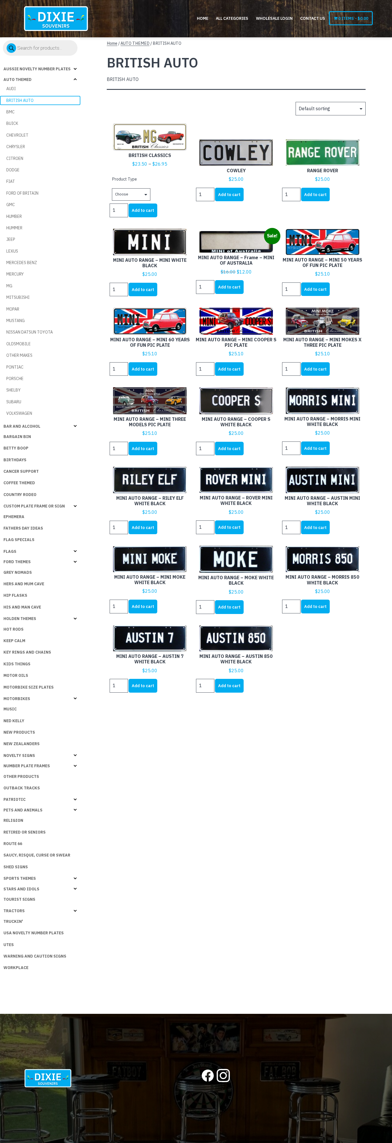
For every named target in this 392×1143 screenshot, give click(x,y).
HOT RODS (13, 629)
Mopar (12, 309)
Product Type (124, 179)
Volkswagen (19, 413)
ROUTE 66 (12, 843)
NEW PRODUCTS (19, 732)
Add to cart (143, 210)
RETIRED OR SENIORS (24, 832)
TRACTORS (14, 910)
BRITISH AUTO (20, 100)
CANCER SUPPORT (21, 471)
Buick (12, 123)
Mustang (15, 320)
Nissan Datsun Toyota (29, 332)
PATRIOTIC (14, 799)
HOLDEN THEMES (19, 618)
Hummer (14, 227)
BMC (10, 112)
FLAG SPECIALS (18, 539)
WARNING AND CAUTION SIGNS (34, 956)
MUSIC (10, 709)
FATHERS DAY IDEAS (23, 528)
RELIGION (13, 820)
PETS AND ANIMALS (22, 810)
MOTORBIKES (16, 698)
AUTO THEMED (17, 79)
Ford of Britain (22, 193)
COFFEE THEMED (19, 482)
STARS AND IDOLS (21, 889)
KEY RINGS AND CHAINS (27, 652)
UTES (8, 944)
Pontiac (15, 367)
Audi (11, 88)
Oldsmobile (18, 343)
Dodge (13, 170)
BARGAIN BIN (17, 436)
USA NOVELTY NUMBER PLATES (33, 932)
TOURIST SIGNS (19, 899)
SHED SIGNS (15, 866)
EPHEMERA (13, 516)
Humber (14, 216)
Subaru (13, 401)
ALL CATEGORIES (232, 18)
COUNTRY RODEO (19, 494)
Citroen (14, 158)
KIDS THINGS (16, 664)
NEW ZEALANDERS (21, 743)
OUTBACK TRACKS (21, 788)
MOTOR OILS (15, 675)
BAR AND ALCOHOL (21, 426)
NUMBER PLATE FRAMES (26, 765)
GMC (10, 204)
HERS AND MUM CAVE (23, 583)
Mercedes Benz (21, 262)
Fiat (10, 181)
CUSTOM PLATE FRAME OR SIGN (34, 506)
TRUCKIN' (13, 921)
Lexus (12, 251)
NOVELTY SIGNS (19, 755)
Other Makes (19, 355)
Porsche (15, 378)
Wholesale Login (274, 18)
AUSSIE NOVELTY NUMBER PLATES (37, 68)
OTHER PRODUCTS (21, 776)
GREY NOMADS (17, 572)
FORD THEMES (17, 561)
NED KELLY (13, 720)
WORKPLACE (15, 967)
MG (9, 285)
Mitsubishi (18, 297)
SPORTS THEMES (19, 878)
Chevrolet (17, 135)
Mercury (15, 274)
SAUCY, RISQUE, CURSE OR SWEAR (36, 855)
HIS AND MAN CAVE (22, 607)
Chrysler (15, 146)
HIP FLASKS (15, 595)
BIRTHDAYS (14, 459)
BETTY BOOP (15, 448)
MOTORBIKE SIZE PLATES (28, 687)
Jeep (10, 239)
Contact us (312, 18)
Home (202, 18)
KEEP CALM (14, 640)
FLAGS (9, 551)
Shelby (13, 390)
